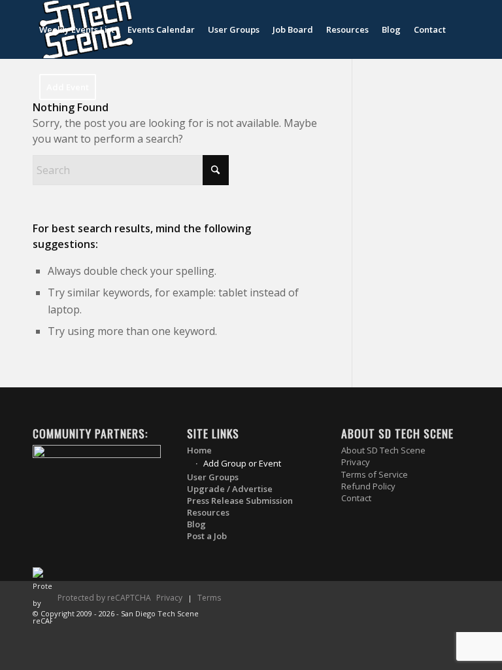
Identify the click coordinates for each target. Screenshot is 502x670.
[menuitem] (77, 29)
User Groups (213, 477)
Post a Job (207, 536)
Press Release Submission (240, 500)
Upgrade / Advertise (230, 489)
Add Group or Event (242, 463)
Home (199, 450)
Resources (208, 512)
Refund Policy (368, 486)
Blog (196, 524)
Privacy (355, 462)
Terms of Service (374, 474)
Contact (356, 498)
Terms (209, 597)
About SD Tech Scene (383, 450)
